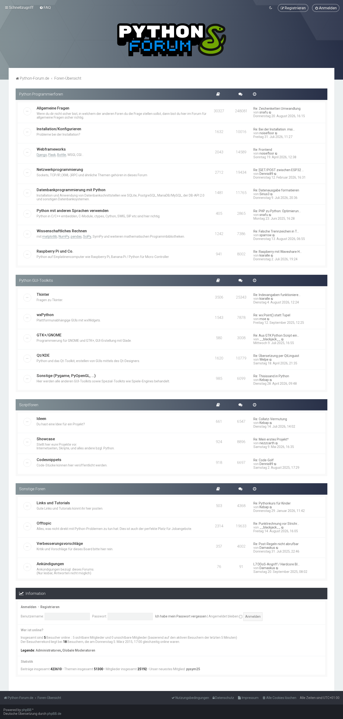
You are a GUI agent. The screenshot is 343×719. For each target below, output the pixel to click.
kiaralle (264, 255)
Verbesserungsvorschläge (60, 543)
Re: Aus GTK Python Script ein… (276, 335)
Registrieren (50, 607)
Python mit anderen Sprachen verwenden (72, 210)
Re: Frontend (262, 150)
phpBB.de (54, 713)
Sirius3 (264, 194)
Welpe (264, 359)
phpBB (27, 710)
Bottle (61, 155)
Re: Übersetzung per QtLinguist (276, 356)
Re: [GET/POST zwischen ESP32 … (278, 170)
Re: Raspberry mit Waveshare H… (277, 252)
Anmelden (28, 607)
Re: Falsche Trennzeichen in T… (276, 231)
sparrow (265, 235)
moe (262, 319)
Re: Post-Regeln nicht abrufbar (276, 544)
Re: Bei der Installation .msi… (274, 129)
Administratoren (48, 650)
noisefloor (266, 133)
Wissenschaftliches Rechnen (62, 231)
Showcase (46, 439)
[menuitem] (45, 7)
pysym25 (193, 669)
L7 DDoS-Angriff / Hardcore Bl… (276, 564)
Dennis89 (266, 174)
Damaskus (267, 548)
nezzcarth (267, 443)
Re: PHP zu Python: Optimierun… (277, 211)
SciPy (87, 236)
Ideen (41, 418)
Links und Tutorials (53, 502)
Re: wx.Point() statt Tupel (271, 315)
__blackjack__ (269, 339)
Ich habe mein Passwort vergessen (180, 616)
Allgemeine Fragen (53, 108)
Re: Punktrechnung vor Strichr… (276, 523)
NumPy (64, 236)
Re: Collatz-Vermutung (270, 419)
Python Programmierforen (41, 94)
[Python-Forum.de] (171, 39)
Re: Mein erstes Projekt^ (271, 439)
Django (42, 155)
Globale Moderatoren (78, 650)
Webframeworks (51, 149)
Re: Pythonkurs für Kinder (272, 503)
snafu (263, 112)
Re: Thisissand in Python (271, 376)
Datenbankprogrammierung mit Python (71, 189)
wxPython (45, 314)
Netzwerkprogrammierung (60, 169)
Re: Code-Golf (263, 460)
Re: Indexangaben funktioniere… (277, 295)
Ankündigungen (50, 563)
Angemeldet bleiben (224, 616)
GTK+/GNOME (49, 335)
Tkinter (43, 294)
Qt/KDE (43, 355)
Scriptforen (28, 404)
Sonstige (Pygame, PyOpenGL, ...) (66, 375)
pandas (76, 236)
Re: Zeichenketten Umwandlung (277, 108)
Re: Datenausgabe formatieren (276, 190)
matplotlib (49, 236)
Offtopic (44, 523)
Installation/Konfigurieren (59, 129)
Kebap (264, 380)
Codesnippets (49, 459)
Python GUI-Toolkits (36, 280)
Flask (52, 155)
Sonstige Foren (32, 488)
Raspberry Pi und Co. (55, 251)
